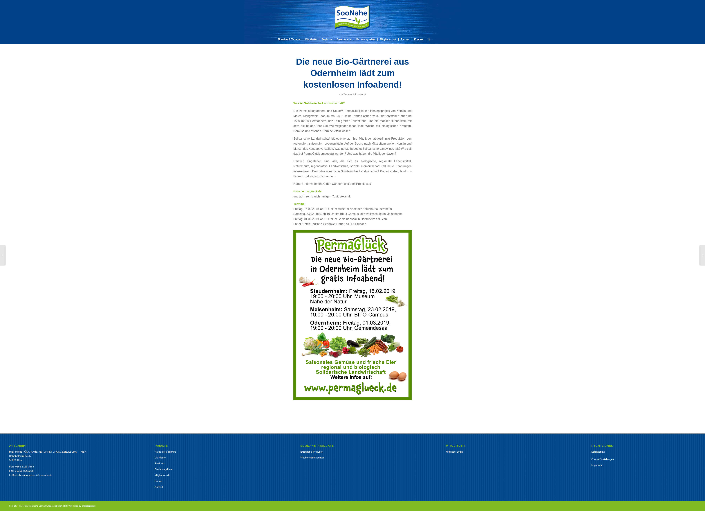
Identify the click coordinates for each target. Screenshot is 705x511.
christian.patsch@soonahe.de (35, 475)
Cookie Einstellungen (602, 459)
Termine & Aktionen (354, 94)
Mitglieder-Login (454, 451)
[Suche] (427, 39)
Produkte (159, 463)
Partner (158, 481)
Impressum (597, 465)
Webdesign (73, 506)
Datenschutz (598, 451)
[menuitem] (289, 39)
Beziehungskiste (163, 469)
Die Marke (160, 457)
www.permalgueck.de (307, 191)
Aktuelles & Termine (165, 451)
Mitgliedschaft (162, 475)
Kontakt (159, 487)
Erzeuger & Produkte (311, 451)
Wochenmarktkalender (312, 457)
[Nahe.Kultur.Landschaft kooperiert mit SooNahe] (3, 255)
